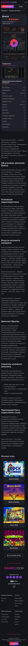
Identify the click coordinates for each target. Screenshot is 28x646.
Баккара (17, 614)
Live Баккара (4, 614)
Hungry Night (18, 598)
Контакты (3, 598)
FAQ (2, 600)
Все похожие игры (14, 555)
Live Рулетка (4, 621)
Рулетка (17, 621)
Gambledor (4, 10)
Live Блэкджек (5, 616)
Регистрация (7, 6)
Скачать (14, 643)
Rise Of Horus (18, 603)
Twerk (16, 605)
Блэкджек (17, 616)
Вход (21, 6)
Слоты (16, 624)
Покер (16, 619)
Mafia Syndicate (19, 600)
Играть (14, 469)
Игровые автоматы (14, 10)
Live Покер (4, 619)
